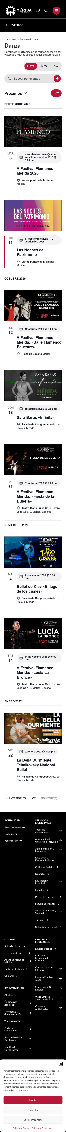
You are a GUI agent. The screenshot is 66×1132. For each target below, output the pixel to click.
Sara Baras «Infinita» (36, 417)
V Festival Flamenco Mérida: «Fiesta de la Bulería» (35, 496)
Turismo (39, 920)
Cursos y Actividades (41, 1007)
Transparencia (12, 1021)
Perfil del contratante (10, 1029)
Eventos (17, 25)
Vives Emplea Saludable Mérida (44, 998)
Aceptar (33, 1100)
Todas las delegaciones (42, 830)
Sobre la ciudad (12, 946)
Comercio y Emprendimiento (44, 859)
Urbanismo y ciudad (46, 927)
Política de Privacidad (42, 1128)
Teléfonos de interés (15, 953)
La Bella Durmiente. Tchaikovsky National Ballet (36, 764)
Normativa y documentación (12, 1013)
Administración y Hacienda (44, 849)
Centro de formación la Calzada (42, 958)
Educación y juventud (41, 881)
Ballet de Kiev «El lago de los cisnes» (37, 588)
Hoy (56, 93)
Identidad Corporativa (11, 1048)
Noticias (9, 834)
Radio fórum (11, 840)
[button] (60, 1064)
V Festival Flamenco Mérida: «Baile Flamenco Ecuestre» (39, 342)
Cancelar (33, 1110)
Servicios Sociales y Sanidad (45, 911)
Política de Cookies (21, 1128)
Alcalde (8, 995)
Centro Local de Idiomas (43, 968)
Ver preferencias (33, 1119)
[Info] (38, 10)
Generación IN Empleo (43, 988)
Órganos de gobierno (10, 1003)
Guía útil (9, 976)
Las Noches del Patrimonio (31, 252)
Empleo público (43, 948)
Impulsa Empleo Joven (44, 978)
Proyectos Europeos (46, 897)
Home (7, 39)
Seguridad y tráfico (45, 904)
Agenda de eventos (21, 39)
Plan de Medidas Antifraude (13, 1039)
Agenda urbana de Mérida (14, 961)
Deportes (40, 874)
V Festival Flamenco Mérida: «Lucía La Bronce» (35, 672)
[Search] (46, 10)
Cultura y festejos (14, 969)
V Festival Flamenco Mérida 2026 (35, 170)
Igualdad (40, 890)
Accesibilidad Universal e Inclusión (46, 840)
